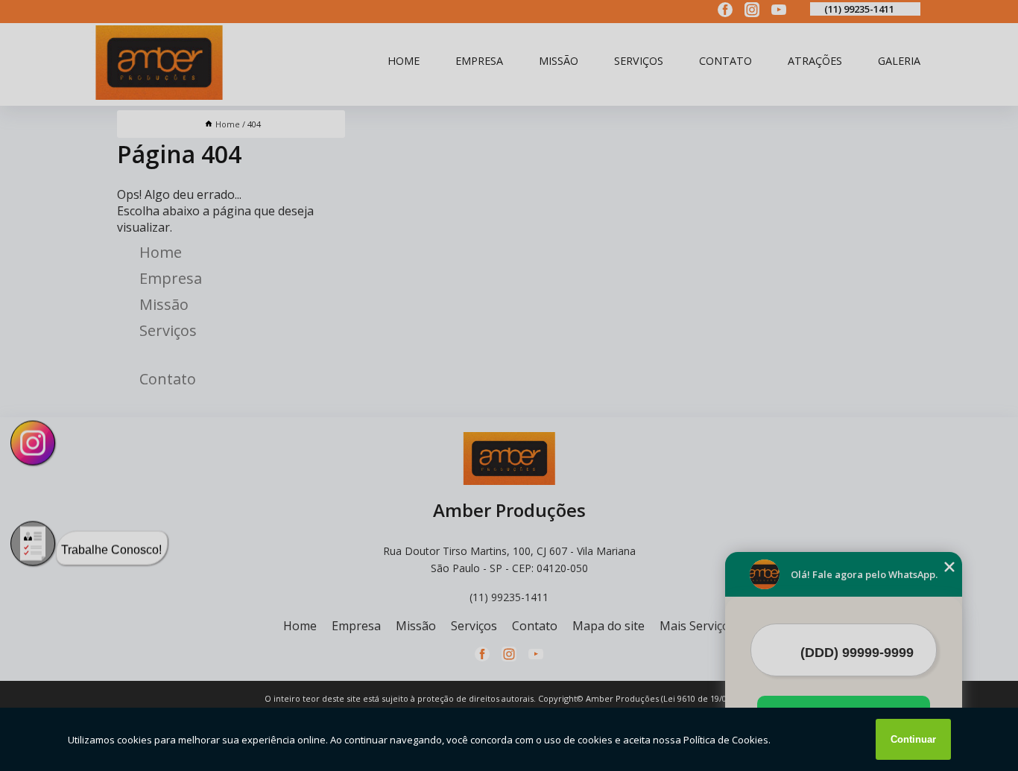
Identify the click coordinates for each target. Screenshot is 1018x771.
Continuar (913, 739)
